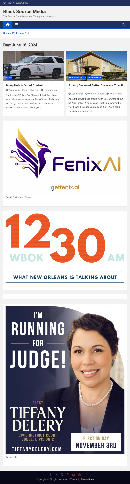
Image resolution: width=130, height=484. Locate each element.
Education (74, 78)
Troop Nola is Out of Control (24, 85)
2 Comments (50, 90)
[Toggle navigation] (16, 24)
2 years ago (14, 90)
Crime (9, 78)
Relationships (94, 78)
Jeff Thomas (31, 90)
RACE (83, 78)
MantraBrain (87, 479)
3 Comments (116, 93)
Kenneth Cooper (96, 93)
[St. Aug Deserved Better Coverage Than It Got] (96, 66)
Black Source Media (24, 11)
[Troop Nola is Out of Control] (33, 66)
